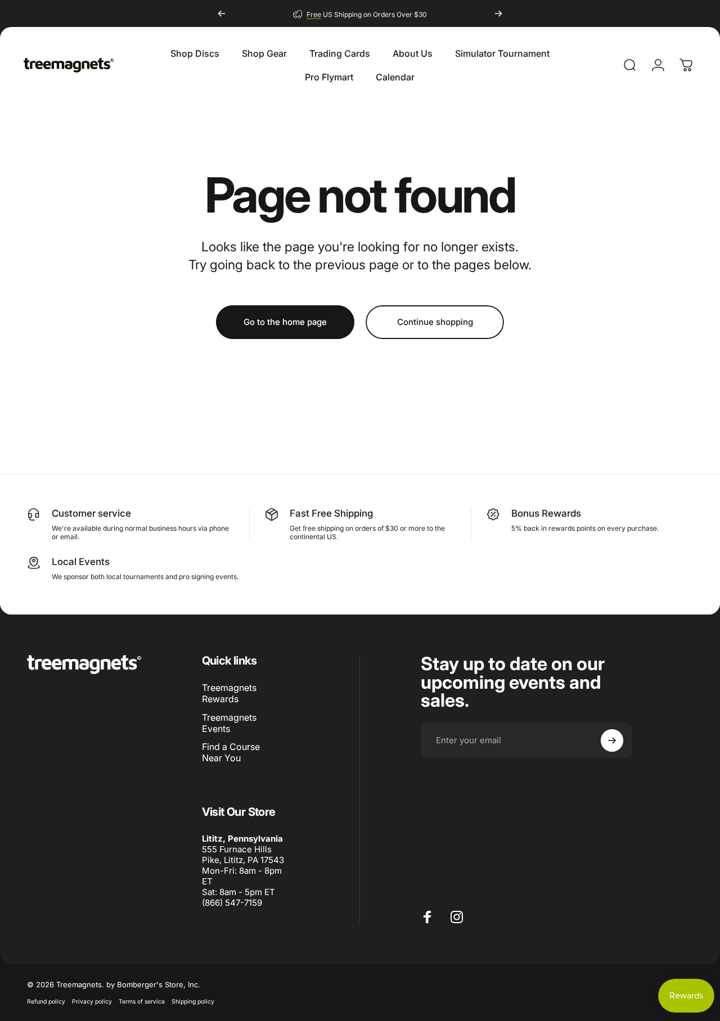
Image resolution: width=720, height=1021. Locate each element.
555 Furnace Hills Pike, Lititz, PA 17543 (243, 854)
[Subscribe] (612, 740)
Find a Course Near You (231, 752)
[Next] (498, 13)
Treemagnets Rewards (229, 693)
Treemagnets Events (229, 723)
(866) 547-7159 (232, 902)
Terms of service (142, 1001)
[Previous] (221, 13)
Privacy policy (92, 1001)
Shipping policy (193, 1001)
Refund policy (46, 1001)
